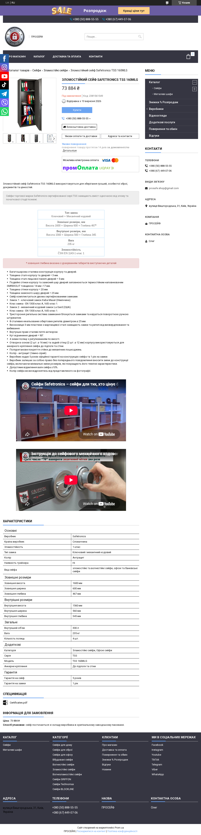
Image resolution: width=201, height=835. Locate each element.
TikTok (155, 759)
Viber (155, 769)
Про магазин (16, 56)
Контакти (95, 56)
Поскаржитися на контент (91, 831)
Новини (106, 769)
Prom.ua (119, 827)
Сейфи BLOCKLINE (63, 789)
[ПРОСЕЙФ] (14, 36)
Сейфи (36, 70)
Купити (77, 110)
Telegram (157, 764)
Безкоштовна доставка (81, 126)
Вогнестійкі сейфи (63, 764)
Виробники (156, 108)
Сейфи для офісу (63, 754)
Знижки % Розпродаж (163, 102)
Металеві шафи (163, 94)
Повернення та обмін (163, 129)
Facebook (157, 744)
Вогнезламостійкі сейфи (67, 774)
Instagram (157, 749)
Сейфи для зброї (62, 749)
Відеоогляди (158, 115)
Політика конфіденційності (122, 831)
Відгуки (154, 135)
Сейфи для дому (62, 744)
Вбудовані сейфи (63, 759)
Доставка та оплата (67, 56)
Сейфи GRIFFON (62, 779)
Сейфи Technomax (63, 784)
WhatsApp (158, 774)
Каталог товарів (18, 70)
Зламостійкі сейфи (56, 70)
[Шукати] (140, 36)
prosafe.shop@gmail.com (164, 188)
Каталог (39, 56)
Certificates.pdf (18, 702)
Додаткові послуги (162, 122)
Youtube (156, 754)
